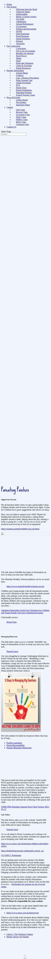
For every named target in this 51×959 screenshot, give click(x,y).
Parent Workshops (24, 90)
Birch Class (21, 122)
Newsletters (21, 102)
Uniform (19, 75)
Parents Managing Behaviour (19, 748)
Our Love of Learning (25, 51)
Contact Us (11, 127)
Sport (18, 61)
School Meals (22, 73)
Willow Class (21, 119)
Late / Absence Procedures (27, 78)
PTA (18, 85)
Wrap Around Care (24, 80)
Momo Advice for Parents (18, 937)
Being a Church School (26, 17)
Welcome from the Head (26, 9)
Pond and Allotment (24, 63)
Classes (10, 107)
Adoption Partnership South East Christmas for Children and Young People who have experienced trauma (25, 611)
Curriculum (21, 48)
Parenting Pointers (24, 92)
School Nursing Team (25, 95)
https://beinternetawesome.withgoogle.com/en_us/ (22, 851)
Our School (11, 7)
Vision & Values (23, 12)
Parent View (21, 88)
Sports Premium (23, 39)
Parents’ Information (15, 70)
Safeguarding (21, 14)
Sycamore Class (23, 114)
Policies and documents (26, 29)
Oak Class (20, 110)
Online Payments (23, 83)
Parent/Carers (12, 651)
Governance (21, 26)
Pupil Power (21, 56)
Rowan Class (21, 112)
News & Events (13, 97)
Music (18, 58)
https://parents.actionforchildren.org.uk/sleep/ (20, 529)
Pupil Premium (22, 36)
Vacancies (20, 43)
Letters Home (22, 100)
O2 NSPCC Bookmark (11, 855)
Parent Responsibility (16, 745)
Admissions (21, 21)
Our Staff (20, 19)
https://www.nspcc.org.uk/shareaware (23, 913)
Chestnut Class (22, 124)
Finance (19, 41)
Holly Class (21, 117)
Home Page (12, 622)
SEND (19, 31)
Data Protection (22, 34)
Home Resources (23, 68)
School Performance (24, 24)
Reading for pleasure (25, 53)
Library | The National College (20, 934)
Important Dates (23, 105)
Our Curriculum (13, 46)
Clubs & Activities (24, 65)
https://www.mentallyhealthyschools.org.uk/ (25, 586)
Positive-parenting (14, 743)
